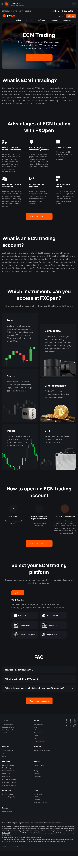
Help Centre (6, 776)
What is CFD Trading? (9, 782)
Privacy (4, 846)
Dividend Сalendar (8, 771)
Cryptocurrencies (55, 385)
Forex (10, 320)
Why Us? (36, 768)
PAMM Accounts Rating (41, 797)
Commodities (53, 330)
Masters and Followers (41, 803)
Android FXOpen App (9, 797)
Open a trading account (39, 58)
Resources (53, 20)
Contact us (37, 773)
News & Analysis (7, 768)
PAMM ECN (37, 800)
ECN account (25, 306)
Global (28, 11)
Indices (11, 430)
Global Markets (38, 724)
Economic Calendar (8, 765)
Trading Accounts (7, 724)
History (36, 771)
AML (22, 846)
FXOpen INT (6, 833)
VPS (3, 753)
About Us (67, 20)
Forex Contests (7, 811)
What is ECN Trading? (9, 779)
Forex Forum (6, 773)
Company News (39, 765)
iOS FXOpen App (7, 794)
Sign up (71, 16)
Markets (28, 20)
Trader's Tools (6, 733)
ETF (35, 738)
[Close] (2, 4)
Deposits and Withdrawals (42, 750)
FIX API (4, 756)
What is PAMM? (39, 794)
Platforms (41, 20)
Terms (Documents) (13, 846)
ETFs (48, 430)
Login (61, 16)
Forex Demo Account (8, 727)
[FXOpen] (9, 16)
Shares (11, 376)
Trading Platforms (7, 750)
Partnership (18, 11)
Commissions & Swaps (9, 730)
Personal (6, 11)
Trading (18, 20)
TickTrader (18, 593)
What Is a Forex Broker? (9, 785)
